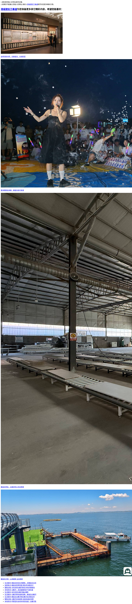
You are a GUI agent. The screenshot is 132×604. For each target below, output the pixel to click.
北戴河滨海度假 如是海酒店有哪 (22, 599)
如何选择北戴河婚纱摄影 (20, 592)
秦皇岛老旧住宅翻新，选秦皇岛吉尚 (23, 583)
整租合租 (8, 587)
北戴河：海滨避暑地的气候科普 (22, 590)
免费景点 (8, 585)
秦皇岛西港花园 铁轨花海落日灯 (22, 585)
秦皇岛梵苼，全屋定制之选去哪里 (12, 487)
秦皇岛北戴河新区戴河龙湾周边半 (23, 597)
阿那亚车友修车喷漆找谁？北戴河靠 (23, 601)
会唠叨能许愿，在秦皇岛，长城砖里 (13, 56)
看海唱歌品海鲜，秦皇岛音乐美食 (12, 190)
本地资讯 (8, 590)
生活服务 (8, 583)
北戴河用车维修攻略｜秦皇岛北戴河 (23, 594)
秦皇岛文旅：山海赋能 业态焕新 (12, 579)
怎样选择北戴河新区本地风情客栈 (23, 587)
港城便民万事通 (32, 4)
